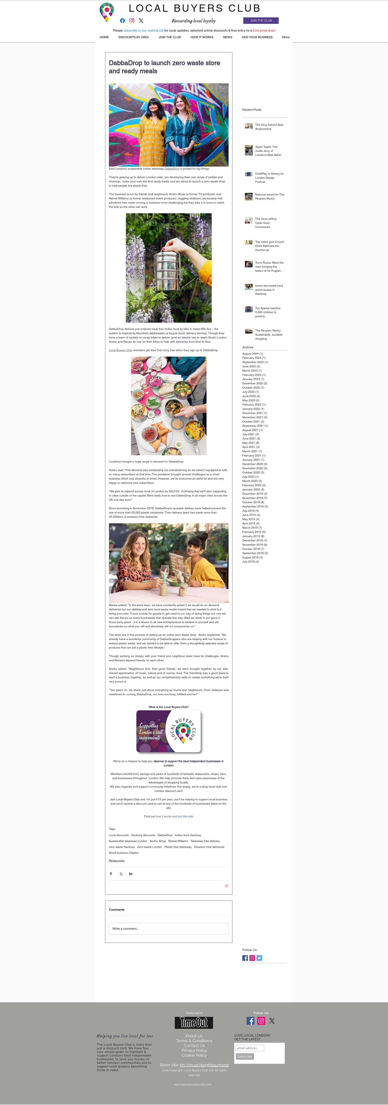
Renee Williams (178, 841)
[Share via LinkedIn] (131, 874)
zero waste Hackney (122, 846)
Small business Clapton (124, 852)
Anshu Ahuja (158, 841)
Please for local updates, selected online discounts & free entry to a (195, 30)
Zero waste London (149, 846)
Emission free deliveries (209, 846)
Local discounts (119, 835)
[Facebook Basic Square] (245, 958)
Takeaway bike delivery (205, 841)
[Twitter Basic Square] (259, 958)
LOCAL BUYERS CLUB (195, 8)
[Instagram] (132, 20)
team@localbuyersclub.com (193, 1084)
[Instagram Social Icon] (252, 958)
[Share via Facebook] (111, 874)
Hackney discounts (143, 835)
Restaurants (116, 860)
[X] (141, 20)
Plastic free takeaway (178, 846)
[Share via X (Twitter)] (121, 874)
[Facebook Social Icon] (250, 1021)
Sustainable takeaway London (128, 841)
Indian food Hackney (188, 835)
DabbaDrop (165, 835)
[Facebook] (122, 20)
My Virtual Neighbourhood (204, 1065)
